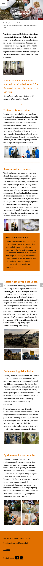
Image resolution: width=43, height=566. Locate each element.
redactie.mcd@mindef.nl (18, 543)
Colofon (6, 549)
